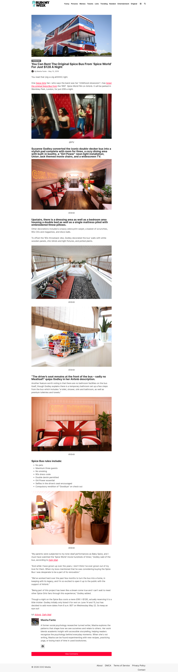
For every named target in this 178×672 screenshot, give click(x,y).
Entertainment (123, 4)
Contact (141, 670)
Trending (104, 4)
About (100, 665)
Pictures (74, 4)
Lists (97, 4)
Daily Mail (46, 614)
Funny (66, 4)
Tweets (90, 4)
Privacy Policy (138, 665)
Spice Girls (41, 83)
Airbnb (38, 614)
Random (112, 4)
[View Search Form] (145, 3)
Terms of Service (122, 665)
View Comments (71, 654)
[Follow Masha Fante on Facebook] (43, 646)
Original (134, 4)
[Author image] (32, 71)
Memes (82, 4)
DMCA (108, 665)
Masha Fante (42, 71)
